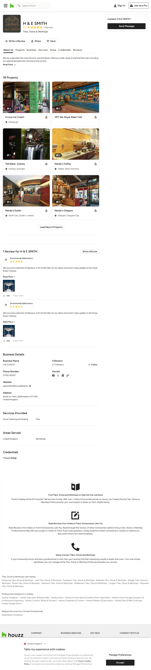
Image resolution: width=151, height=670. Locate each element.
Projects (19, 50)
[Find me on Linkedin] (63, 375)
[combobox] (33, 6)
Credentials (64, 50)
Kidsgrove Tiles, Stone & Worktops (17, 580)
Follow (94, 364)
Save (53, 41)
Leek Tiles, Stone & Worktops (48, 580)
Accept (120, 662)
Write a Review (90, 251)
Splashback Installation (12, 615)
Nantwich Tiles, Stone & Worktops (57, 583)
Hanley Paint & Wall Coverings (128, 600)
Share (38, 41)
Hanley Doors (57, 597)
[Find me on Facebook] (53, 375)
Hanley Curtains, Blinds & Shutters (41, 600)
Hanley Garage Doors (12, 603)
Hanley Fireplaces (10, 597)
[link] (9, 277)
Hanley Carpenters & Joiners (71, 600)
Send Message (126, 26)
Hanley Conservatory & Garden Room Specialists (87, 597)
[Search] (19, 6)
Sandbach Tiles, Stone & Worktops (79, 580)
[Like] (4, 295)
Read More (8, 64)
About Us (8, 50)
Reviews (77, 50)
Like (8, 296)
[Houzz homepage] (12, 5)
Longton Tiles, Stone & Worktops (123, 583)
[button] (5, 5)
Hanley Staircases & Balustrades (35, 597)
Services (43, 50)
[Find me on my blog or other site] (67, 375)
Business (31, 50)
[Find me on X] (58, 375)
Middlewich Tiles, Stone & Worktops (90, 583)
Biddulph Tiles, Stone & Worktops (111, 580)
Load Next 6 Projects (51, 227)
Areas (53, 50)
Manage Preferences (120, 654)
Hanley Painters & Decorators (99, 600)
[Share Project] (46, 117)
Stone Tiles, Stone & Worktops (26, 583)
